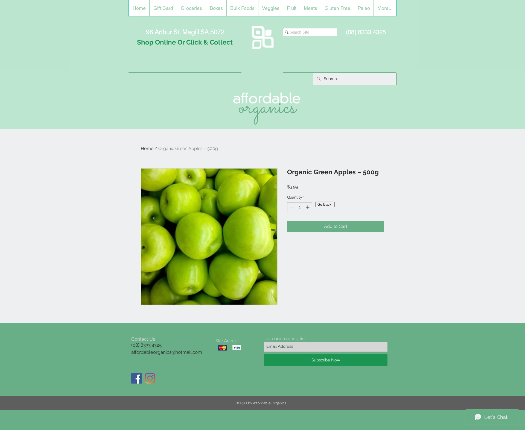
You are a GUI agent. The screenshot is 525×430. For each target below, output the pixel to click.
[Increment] (308, 207)
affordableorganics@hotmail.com (166, 352)
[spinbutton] (300, 207)
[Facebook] (136, 378)
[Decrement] (291, 207)
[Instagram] (150, 378)
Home (147, 148)
